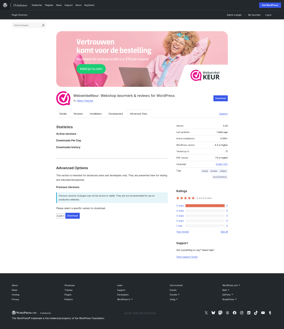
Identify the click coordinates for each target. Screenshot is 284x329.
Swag (174, 299)
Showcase (69, 285)
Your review (182, 231)
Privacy (15, 299)
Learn (120, 285)
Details (63, 113)
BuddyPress (229, 299)
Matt (225, 290)
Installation (96, 113)
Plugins (67, 294)
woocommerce (220, 177)
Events (173, 290)
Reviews (78, 113)
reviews (213, 171)
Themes (68, 290)
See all (224, 231)
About (15, 285)
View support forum (187, 256)
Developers (123, 294)
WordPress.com (231, 285)
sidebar (223, 171)
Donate (175, 294)
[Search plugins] (43, 25)
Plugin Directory (20, 15)
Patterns (68, 299)
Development (116, 113)
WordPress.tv (125, 299)
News (14, 290)
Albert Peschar (85, 100)
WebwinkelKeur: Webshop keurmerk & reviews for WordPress (124, 95)
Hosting (15, 294)
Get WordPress (270, 5)
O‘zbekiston (45, 313)
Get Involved (176, 285)
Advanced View (138, 113)
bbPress (227, 294)
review (205, 171)
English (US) (222, 164)
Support (223, 113)
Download (220, 98)
